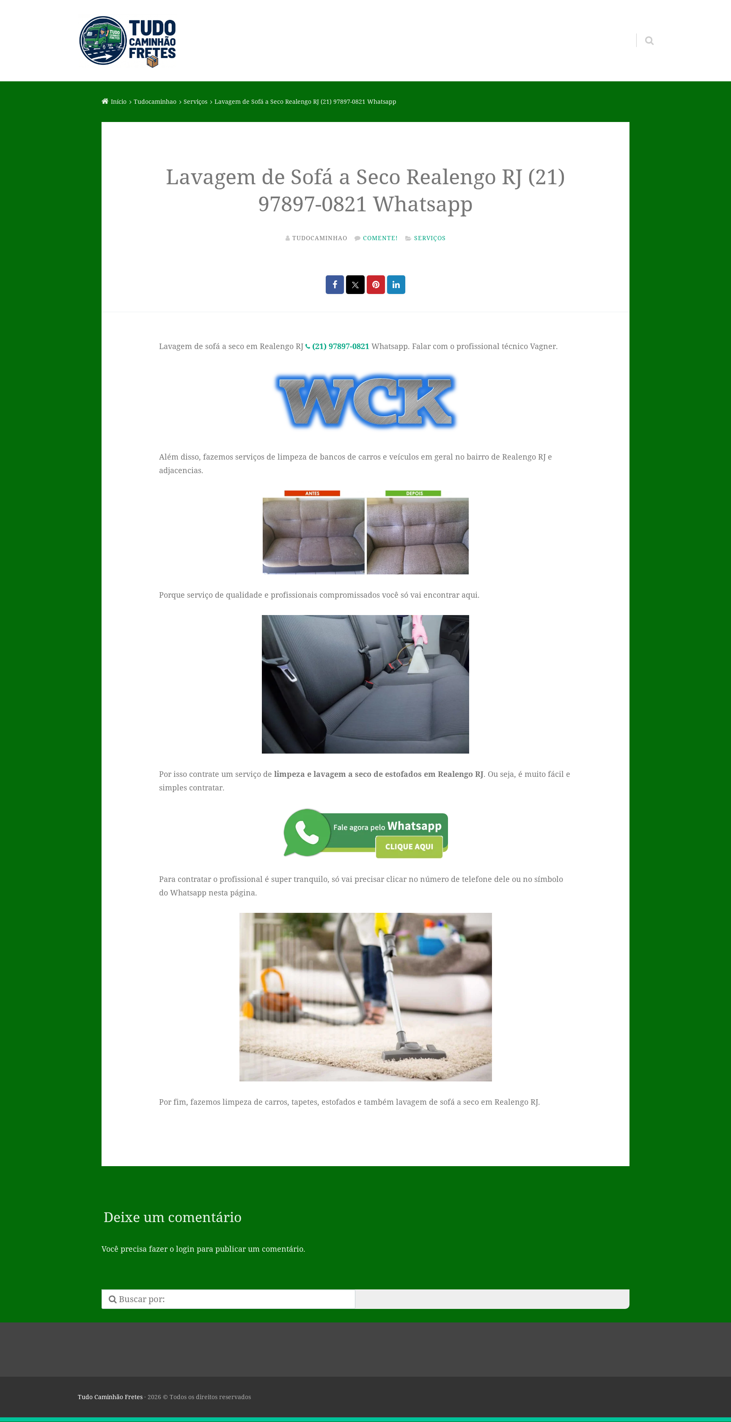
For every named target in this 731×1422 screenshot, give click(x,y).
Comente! (380, 238)
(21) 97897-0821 (340, 346)
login (185, 1249)
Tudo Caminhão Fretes (110, 1397)
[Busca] (642, 29)
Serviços (430, 238)
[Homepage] (127, 41)
